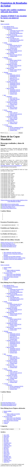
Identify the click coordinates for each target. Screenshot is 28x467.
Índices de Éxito (10, 37)
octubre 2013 (7, 459)
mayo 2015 (6, 440)
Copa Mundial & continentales (11, 28)
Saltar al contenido (5, 24)
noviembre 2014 (7, 443)
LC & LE (6, 124)
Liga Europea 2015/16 (15, 128)
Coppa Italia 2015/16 (14, 99)
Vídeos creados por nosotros (13, 270)
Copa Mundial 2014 (14, 38)
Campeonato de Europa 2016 (16, 30)
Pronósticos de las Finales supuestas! (12, 256)
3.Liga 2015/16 (13, 77)
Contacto (6, 279)
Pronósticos (9, 29)
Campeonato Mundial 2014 (16, 33)
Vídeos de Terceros (11, 271)
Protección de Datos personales (11, 277)
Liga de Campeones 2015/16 (16, 127)
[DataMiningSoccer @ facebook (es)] (8, 245)
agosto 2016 (6, 436)
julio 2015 (6, 439)
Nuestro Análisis (7, 267)
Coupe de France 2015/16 (16, 114)
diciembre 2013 (7, 456)
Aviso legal (6, 278)
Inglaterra (6, 57)
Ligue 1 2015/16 (13, 112)
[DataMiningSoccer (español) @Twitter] (8, 206)
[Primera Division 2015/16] (7, 242)
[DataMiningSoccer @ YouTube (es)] (8, 246)
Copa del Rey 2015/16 (15, 46)
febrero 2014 (7, 453)
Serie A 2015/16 (13, 97)
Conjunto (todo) (13, 48)
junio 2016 (6, 437)
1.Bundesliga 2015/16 (15, 75)
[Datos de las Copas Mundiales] (10, 204)
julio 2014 (6, 448)
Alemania (6, 72)
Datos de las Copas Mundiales (14, 274)
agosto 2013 (6, 461)
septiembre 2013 (7, 460)
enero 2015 (6, 441)
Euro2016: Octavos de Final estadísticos (13, 259)
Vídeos (5, 268)
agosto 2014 (6, 447)
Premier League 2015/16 (15, 60)
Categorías (3, 429)
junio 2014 (6, 449)
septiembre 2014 (7, 445)
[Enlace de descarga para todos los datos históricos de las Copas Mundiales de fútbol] (14, 201)
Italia (5, 95)
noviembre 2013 (7, 457)
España (5, 42)
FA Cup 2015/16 (13, 61)
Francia (5, 110)
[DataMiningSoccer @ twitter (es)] (8, 244)
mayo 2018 (6, 435)
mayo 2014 (6, 451)
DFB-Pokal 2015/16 (14, 79)
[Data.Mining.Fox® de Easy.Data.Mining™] (11, 165)
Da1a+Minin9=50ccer (9, 26)
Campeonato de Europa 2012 (16, 40)
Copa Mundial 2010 (14, 41)
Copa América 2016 (14, 32)
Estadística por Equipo (12, 34)
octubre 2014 (7, 444)
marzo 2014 (6, 452)
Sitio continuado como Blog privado (12, 252)
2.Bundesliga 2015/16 (15, 76)
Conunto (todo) (13, 71)
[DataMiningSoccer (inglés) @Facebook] (8, 208)
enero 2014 (6, 455)
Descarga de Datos (8, 272)
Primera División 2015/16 (16, 45)
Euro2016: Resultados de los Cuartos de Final (14, 257)
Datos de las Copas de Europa (14, 275)
